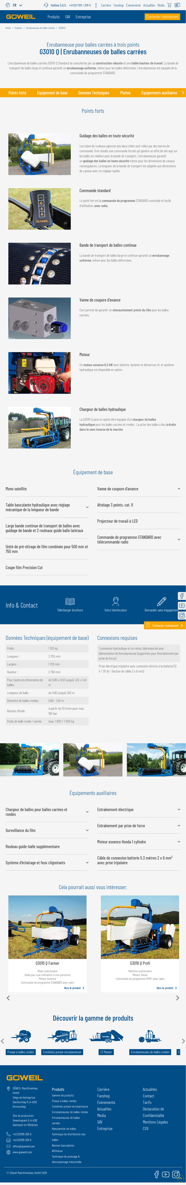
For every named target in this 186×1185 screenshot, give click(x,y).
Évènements (106, 1102)
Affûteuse (57, 1151)
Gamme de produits (63, 1095)
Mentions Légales (155, 1121)
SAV (99, 1121)
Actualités (104, 1108)
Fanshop (103, 1095)
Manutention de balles (64, 1129)
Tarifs (147, 1102)
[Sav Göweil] (47, 5)
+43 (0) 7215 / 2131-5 (80, 5)
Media (101, 1115)
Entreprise (105, 1128)
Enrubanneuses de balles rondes (70, 1112)
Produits (58, 1089)
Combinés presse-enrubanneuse (70, 1106)
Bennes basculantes (63, 1145)
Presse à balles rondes (64, 1101)
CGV (146, 1128)
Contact (148, 1095)
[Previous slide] (3, 93)
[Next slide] (183, 93)
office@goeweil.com (24, 1146)
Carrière (103, 1089)
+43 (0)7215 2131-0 (22, 1134)
